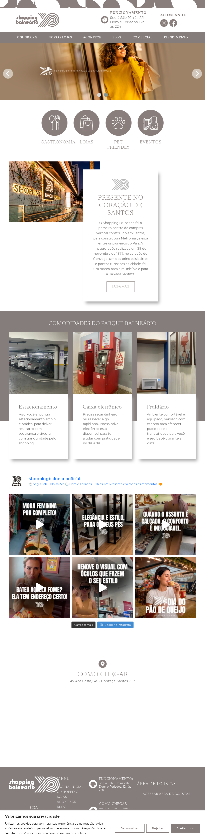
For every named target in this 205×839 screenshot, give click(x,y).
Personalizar (130, 828)
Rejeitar (157, 828)
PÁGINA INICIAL (70, 787)
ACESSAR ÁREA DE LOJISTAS (166, 794)
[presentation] (8, 72)
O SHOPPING (27, 37)
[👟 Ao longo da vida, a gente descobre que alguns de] (165, 524)
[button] (99, 95)
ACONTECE (92, 37)
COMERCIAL (142, 37)
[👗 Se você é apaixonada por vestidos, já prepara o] (39, 524)
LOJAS (62, 797)
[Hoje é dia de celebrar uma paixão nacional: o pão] (165, 587)
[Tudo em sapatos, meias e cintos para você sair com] (102, 524)
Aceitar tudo (185, 828)
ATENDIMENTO (175, 37)
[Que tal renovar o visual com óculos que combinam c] (102, 587)
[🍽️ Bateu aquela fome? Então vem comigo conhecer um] (39, 587)
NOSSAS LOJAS (60, 37)
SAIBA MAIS (121, 286)
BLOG (116, 37)
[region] (102, 824)
